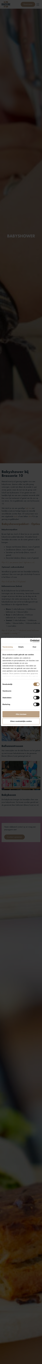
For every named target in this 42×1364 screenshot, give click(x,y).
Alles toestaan (21, 714)
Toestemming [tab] (7, 647)
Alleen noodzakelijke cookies (21, 721)
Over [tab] (34, 647)
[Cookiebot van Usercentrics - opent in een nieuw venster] (30, 640)
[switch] (36, 691)
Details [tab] (21, 647)
